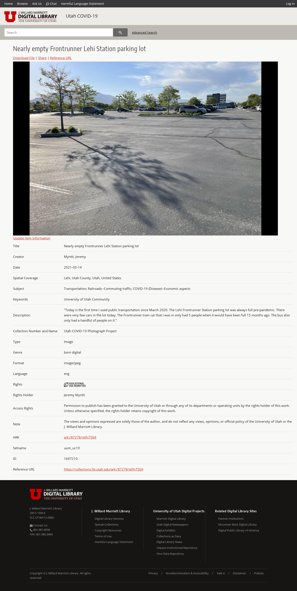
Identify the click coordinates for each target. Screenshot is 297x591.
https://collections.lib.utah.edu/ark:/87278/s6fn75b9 (103, 469)
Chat (53, 4)
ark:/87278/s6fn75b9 (80, 437)
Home (8, 4)
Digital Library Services (109, 519)
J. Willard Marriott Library (46, 508)
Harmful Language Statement (82, 4)
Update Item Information (31, 238)
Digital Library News (169, 542)
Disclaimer (239, 573)
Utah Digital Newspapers (172, 524)
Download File (24, 58)
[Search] (120, 32)
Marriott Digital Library (171, 519)
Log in (290, 4)
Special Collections (106, 524)
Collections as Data (169, 536)
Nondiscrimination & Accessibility (187, 573)
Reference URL (61, 58)
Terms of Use (103, 536)
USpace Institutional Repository (177, 548)
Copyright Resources (108, 530)
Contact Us (40, 525)
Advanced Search (144, 32)
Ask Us (37, 4)
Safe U (221, 573)
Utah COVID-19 (82, 16)
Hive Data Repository (170, 554)
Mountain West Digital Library (237, 524)
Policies (259, 573)
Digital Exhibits (166, 530)
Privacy (153, 573)
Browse (22, 4)
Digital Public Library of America (238, 530)
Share (42, 58)
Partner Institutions (231, 519)
